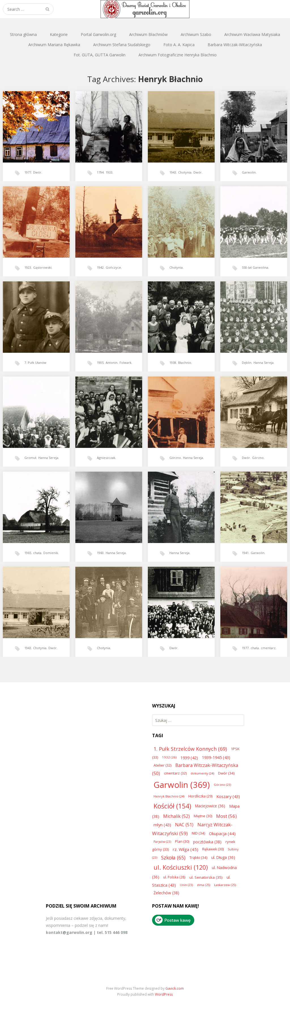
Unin (186, 885)
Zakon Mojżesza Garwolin (253, 118)
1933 (109, 172)
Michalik (176, 816)
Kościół (172, 805)
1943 (172, 172)
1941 (245, 553)
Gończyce (113, 267)
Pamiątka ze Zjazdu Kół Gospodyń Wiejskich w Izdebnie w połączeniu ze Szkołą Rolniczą (180, 599)
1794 (100, 172)
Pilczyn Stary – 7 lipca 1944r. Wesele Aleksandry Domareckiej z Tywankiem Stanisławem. (108, 409)
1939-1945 (216, 757)
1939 (189, 757)
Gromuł (30, 457)
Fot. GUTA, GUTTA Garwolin (99, 54)
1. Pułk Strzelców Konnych (190, 748)
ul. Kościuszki (180, 867)
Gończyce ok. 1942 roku (106, 213)
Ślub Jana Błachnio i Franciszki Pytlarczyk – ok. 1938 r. (180, 312)
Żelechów (166, 892)
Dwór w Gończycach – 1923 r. (36, 215)
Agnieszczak (106, 457)
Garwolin (249, 172)
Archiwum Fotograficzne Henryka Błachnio (177, 54)
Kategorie (59, 34)
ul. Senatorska (206, 877)
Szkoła (173, 857)
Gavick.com (174, 988)
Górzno (175, 457)
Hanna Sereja (263, 362)
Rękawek (213, 849)
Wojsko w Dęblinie (249, 308)
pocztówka (207, 841)
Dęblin (246, 362)
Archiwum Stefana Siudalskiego (121, 44)
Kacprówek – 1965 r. (32, 499)
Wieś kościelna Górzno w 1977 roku (252, 596)
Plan (182, 841)
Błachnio (184, 362)
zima (203, 885)
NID (198, 833)
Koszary (228, 796)
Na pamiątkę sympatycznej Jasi (36, 310)
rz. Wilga (185, 849)
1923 (27, 267)
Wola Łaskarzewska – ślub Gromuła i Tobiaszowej (36, 405)
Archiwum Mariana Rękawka (54, 44)
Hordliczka (200, 796)
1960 (100, 553)
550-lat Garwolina (255, 267)
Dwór (37, 172)
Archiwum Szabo (196, 34)
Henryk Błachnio (168, 796)
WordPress (164, 994)
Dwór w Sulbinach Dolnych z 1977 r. (36, 120)
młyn (162, 824)
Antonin (112, 362)
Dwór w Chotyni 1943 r (34, 594)
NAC (184, 825)
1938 (172, 362)
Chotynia (184, 172)
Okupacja (222, 833)
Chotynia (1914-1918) (105, 594)
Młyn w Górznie (175, 403)
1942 (100, 267)
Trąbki (198, 857)
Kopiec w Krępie (102, 118)
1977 (27, 172)
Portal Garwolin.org (98, 34)
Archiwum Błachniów (148, 34)
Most (226, 816)
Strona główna (23, 34)
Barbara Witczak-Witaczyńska (235, 44)
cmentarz (268, 648)
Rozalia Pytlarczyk (176, 499)
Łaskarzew (225, 885)
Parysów (162, 842)
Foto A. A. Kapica (179, 44)
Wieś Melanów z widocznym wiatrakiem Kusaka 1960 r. (106, 502)
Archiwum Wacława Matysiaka (252, 34)
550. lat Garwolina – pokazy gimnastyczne (253, 215)
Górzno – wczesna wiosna (253, 403)
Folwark (125, 362)
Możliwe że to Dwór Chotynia (177, 215)
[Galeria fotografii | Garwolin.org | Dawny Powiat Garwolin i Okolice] (145, 9)
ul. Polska (174, 877)
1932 (169, 757)
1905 (100, 362)
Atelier (162, 765)
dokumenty (202, 773)
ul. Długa (223, 857)
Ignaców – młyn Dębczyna (108, 308)
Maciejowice (210, 806)
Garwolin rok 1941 (249, 499)
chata (37, 553)
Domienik (50, 553)
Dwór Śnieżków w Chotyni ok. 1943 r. (180, 120)
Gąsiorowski (42, 267)
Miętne (203, 816)
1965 (27, 553)
